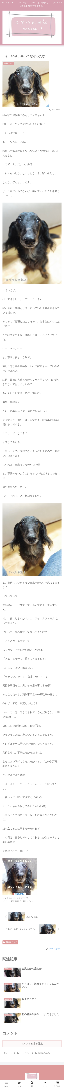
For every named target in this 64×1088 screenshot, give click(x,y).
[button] (57, 650)
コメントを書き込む (32, 1043)
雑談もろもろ (11, 942)
